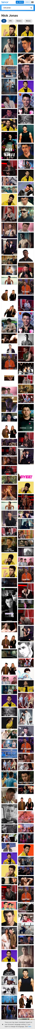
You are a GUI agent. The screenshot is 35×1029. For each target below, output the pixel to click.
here (29, 1026)
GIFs (10, 21)
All (4, 21)
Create (21, 2)
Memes (28, 21)
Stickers (19, 21)
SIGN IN (27, 2)
